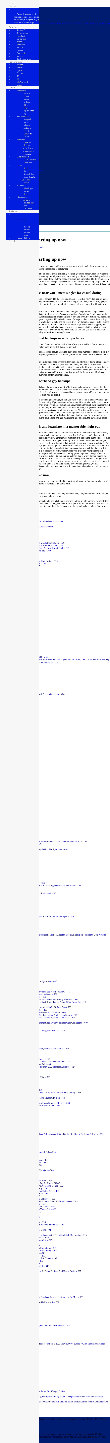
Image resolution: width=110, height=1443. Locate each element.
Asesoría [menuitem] (20, 56)
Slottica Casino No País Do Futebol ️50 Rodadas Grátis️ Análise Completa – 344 (42, 1201)
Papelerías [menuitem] (20, 185)
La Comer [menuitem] (27, 102)
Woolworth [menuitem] (27, 133)
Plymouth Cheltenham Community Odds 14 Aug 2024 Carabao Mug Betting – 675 (43, 1092)
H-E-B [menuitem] (25, 105)
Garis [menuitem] (25, 108)
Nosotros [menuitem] (12, 6)
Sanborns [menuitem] (27, 128)
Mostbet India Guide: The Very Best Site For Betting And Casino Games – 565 (41, 1015)
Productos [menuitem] (13, 211)
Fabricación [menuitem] (21, 44)
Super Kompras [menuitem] (29, 110)
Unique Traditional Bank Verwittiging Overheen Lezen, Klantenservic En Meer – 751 (44, 1297)
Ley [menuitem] (24, 113)
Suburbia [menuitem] (26, 125)
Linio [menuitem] (25, 205)
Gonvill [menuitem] (26, 182)
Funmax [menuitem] (20, 73)
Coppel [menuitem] (26, 131)
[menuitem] (16, 9)
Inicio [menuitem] (11, 3)
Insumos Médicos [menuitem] (23, 238)
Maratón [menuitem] (20, 64)
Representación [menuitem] (22, 33)
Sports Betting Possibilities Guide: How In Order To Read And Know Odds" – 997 (43, 1271)
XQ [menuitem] (18, 79)
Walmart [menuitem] (26, 93)
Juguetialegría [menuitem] (28, 151)
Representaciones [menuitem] (15, 62)
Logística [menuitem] (20, 50)
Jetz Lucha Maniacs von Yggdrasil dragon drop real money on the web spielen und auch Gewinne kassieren (54, 1396)
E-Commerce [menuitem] (22, 197)
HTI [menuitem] (18, 76)
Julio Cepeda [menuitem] (28, 148)
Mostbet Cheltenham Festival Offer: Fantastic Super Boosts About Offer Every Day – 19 (46, 1002)
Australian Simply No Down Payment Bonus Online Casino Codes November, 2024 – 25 (46, 841)
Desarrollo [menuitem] (20, 41)
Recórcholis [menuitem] (27, 162)
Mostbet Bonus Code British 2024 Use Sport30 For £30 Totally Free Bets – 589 (42, 999)
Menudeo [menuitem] (27, 229)
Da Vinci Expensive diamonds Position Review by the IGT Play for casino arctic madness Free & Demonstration (57, 1401)
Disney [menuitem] (26, 235)
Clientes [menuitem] (12, 87)
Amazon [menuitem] (26, 200)
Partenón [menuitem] (27, 171)
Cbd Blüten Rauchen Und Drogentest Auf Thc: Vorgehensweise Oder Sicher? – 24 (43, 885)
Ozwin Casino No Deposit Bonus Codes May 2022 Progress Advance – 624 (40, 1067)
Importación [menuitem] (21, 36)
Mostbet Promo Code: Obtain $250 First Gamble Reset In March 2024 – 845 (40, 1017)
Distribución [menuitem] (21, 30)
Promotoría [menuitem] (21, 53)
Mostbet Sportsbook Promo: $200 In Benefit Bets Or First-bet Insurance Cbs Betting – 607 (47, 1023)
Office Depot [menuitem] (28, 188)
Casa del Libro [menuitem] (28, 174)
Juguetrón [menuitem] (27, 142)
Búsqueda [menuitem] (20, 47)
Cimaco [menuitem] (26, 136)
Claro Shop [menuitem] (27, 208)
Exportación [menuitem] (21, 39)
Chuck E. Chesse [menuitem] (29, 159)
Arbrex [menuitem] (19, 67)
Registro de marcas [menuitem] (24, 59)
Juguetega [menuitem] (27, 154)
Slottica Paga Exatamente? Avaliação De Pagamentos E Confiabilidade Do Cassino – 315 (46, 1235)
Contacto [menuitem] (12, 241)
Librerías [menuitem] (20, 165)
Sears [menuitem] (25, 122)
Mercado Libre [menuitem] (28, 202)
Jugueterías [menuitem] (21, 139)
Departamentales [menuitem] (23, 116)
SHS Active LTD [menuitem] (22, 82)
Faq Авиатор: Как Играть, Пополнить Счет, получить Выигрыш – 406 (40, 916)
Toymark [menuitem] (20, 70)
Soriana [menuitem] (26, 99)
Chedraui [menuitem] (26, 96)
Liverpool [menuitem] (27, 119)
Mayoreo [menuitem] (26, 226)
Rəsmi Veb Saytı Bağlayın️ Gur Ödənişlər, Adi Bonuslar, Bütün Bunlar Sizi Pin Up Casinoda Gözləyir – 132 (55, 1134)
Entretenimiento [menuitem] (23, 156)
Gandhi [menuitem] (26, 168)
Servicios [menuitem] (12, 27)
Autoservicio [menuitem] (21, 90)
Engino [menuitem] (19, 85)
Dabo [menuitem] (25, 194)
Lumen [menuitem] (26, 191)
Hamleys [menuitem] (26, 145)
